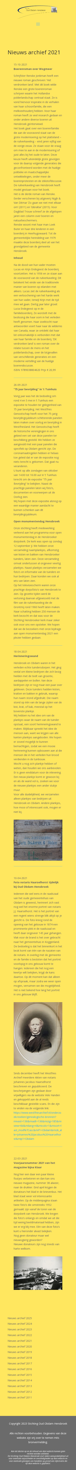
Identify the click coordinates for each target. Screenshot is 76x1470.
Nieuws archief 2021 (20, 1341)
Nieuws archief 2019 (20, 1352)
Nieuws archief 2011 (20, 1397)
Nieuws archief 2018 (20, 1357)
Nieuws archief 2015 (20, 1375)
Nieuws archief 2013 (20, 1386)
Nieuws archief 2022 (20, 1335)
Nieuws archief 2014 (20, 1380)
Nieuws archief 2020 (20, 1346)
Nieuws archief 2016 (20, 1369)
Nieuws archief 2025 (20, 1318)
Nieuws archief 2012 (20, 1391)
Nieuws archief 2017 (20, 1363)
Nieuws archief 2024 (20, 1323)
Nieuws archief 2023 (20, 1329)
